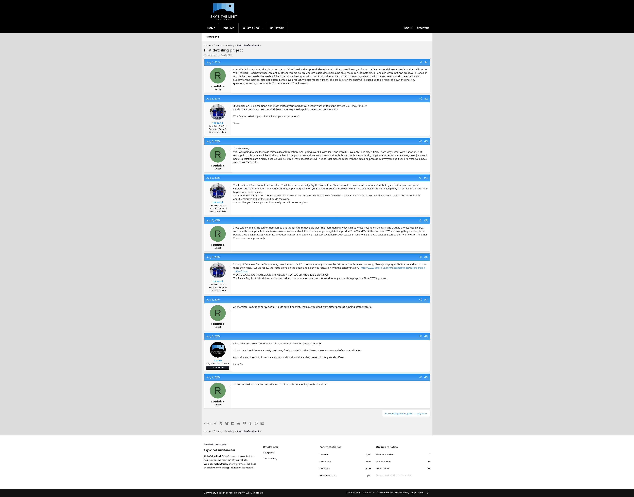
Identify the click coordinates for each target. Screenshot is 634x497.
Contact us (368, 492)
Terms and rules (385, 492)
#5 (426, 220)
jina (369, 475)
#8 (426, 336)
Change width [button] (353, 492)
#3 (426, 141)
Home (211, 28)
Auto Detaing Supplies (216, 444)
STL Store (277, 28)
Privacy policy (402, 492)
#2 (426, 98)
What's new (251, 28)
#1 (426, 62)
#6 (426, 257)
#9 (426, 377)
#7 (426, 299)
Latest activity (270, 458)
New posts (212, 37)
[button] (263, 28)
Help (413, 492)
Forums (228, 28)
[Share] (421, 62)
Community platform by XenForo (233, 492)
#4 (426, 178)
